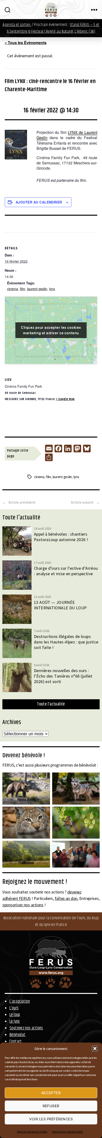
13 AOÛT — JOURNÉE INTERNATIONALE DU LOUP (60, 605)
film (22, 288)
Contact (15, 1041)
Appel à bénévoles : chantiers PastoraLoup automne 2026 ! (61, 536)
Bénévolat (17, 1035)
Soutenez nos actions (26, 1028)
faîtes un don (66, 898)
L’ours (14, 1008)
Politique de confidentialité (67, 1131)
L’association (19, 1001)
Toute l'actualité (51, 704)
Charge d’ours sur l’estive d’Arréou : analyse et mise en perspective (66, 570)
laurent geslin (37, 288)
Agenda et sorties (17, 24)
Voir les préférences (51, 1119)
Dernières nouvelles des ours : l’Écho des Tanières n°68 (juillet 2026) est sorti (63, 676)
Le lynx (14, 1021)
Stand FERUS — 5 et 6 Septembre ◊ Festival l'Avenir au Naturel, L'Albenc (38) (53, 28)
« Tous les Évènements (25, 42)
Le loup (14, 1015)
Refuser (51, 1106)
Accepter (51, 1093)
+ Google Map (65, 399)
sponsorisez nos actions (22, 905)
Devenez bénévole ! (23, 755)
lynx (52, 288)
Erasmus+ (76, 863)
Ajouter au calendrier (39, 202)
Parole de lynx (26, 833)
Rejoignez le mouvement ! (34, 882)
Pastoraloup (26, 863)
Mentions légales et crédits (32, 1131)
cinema (12, 288)
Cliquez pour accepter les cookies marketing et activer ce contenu (51, 330)
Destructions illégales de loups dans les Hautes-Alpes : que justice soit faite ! (66, 642)
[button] (95, 1048)
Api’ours (76, 833)
